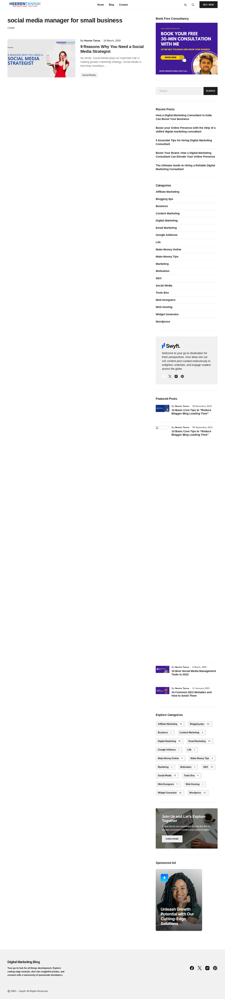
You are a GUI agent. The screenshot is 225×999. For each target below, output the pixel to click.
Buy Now (208, 5)
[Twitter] (170, 376)
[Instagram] (176, 376)
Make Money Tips (167, 256)
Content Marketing (168, 213)
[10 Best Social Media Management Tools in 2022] (162, 672)
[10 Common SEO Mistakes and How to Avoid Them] (162, 694)
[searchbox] (179, 91)
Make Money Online (168, 249)
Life (158, 242)
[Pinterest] (182, 376)
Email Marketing (166, 227)
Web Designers (166, 299)
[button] (185, 5)
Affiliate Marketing (167, 191)
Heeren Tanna (182, 406)
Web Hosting (164, 307)
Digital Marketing (167, 220)
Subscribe (172, 839)
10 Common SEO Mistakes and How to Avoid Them (191, 694)
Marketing (162, 263)
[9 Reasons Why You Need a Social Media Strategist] (41, 58)
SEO (159, 278)
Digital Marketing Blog (23, 962)
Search (210, 91)
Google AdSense (167, 234)
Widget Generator (167, 314)
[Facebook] (164, 376)
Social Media (89, 75)
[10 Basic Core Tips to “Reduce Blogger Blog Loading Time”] (162, 411)
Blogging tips (164, 199)
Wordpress (163, 321)
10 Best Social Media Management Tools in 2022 (193, 673)
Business (162, 206)
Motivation (162, 271)
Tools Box (162, 292)
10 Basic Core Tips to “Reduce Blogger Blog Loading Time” (191, 412)
